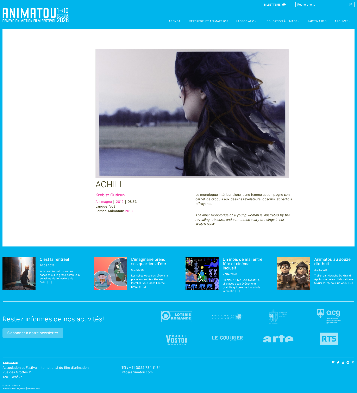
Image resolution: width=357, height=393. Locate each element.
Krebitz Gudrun (110, 194)
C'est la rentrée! (54, 259)
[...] (49, 282)
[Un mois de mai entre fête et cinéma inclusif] (202, 273)
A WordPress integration (14, 388)
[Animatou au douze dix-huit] (293, 273)
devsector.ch (33, 388)
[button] (247, 22)
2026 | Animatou (12, 385)
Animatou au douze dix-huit (332, 261)
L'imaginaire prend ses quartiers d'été (148, 261)
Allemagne (103, 202)
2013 (129, 211)
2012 (120, 202)
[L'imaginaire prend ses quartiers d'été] (110, 273)
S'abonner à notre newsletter (32, 333)
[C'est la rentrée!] (19, 273)
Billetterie (272, 4)
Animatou (35, 15)
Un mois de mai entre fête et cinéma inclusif (242, 263)
